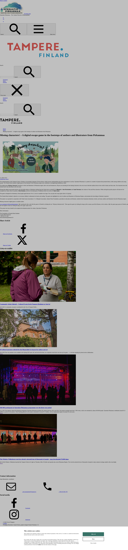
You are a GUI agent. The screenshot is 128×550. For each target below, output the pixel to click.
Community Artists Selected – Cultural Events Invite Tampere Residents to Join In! (25, 304)
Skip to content (3, 0)
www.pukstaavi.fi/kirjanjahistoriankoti (9, 204)
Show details (93, 543)
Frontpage (5, 79)
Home (4, 129)
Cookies (5, 523)
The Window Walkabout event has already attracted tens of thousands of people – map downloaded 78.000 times (34, 459)
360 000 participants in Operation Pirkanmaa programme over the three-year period (25, 407)
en (3, 19)
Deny (93, 539)
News (4, 81)
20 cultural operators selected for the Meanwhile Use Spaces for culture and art (24, 349)
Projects (5, 82)
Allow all (93, 534)
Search (2, 34)
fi (3, 17)
